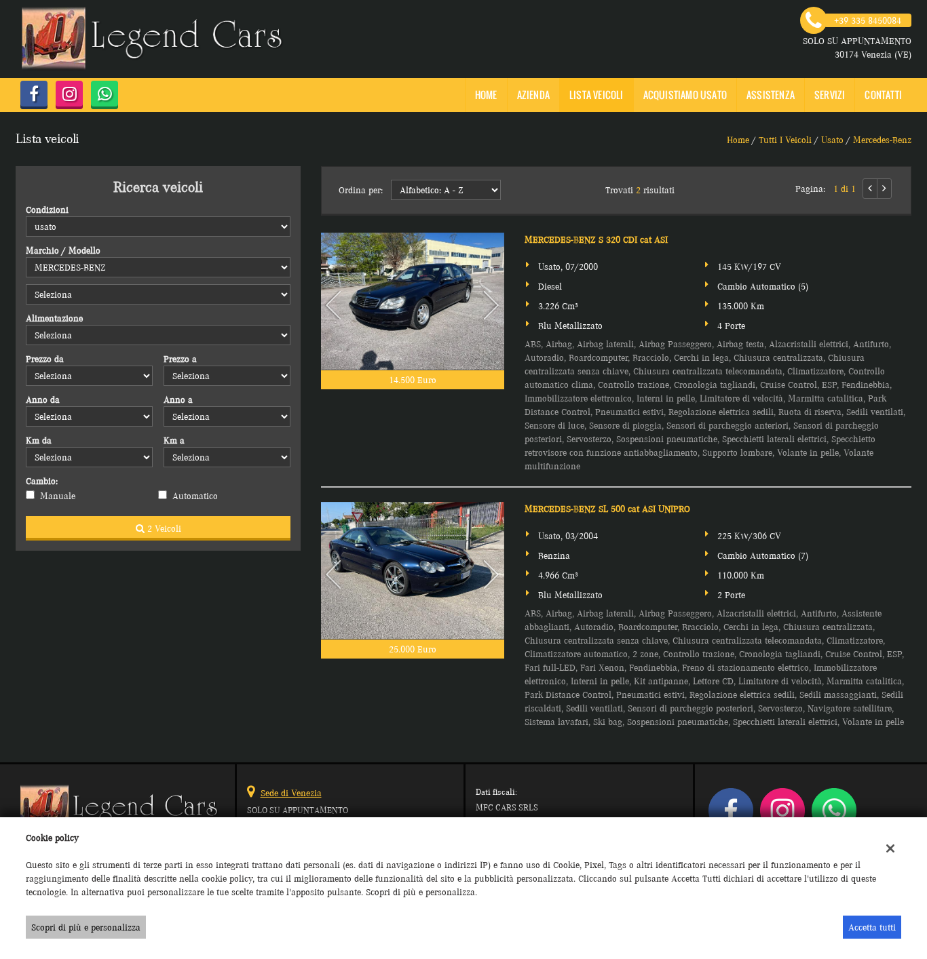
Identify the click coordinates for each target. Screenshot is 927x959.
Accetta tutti (872, 927)
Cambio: (42, 480)
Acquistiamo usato (685, 94)
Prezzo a (180, 358)
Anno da (43, 399)
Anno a (178, 399)
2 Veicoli (163, 528)
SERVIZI (829, 94)
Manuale (57, 495)
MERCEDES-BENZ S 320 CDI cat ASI (596, 239)
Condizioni (47, 209)
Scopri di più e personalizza (85, 927)
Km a (174, 440)
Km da (39, 440)
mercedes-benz (882, 139)
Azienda (533, 94)
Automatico (195, 495)
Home (486, 94)
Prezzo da (45, 358)
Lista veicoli (596, 94)
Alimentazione (54, 318)
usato (832, 139)
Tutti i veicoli (785, 139)
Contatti (883, 94)
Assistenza (770, 94)
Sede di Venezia (291, 792)
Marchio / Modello (63, 250)
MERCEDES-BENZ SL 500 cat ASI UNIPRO (607, 508)
